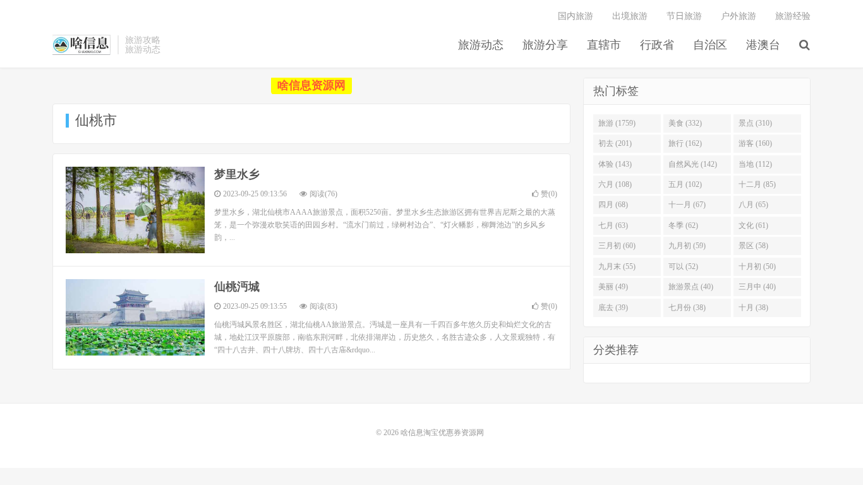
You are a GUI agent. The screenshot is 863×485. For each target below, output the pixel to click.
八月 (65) (753, 204)
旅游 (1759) (617, 123)
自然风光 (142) (692, 164)
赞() (549, 193)
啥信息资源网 (311, 85)
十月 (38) (753, 307)
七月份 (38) (687, 307)
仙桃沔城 (237, 286)
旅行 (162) (685, 143)
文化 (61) (753, 225)
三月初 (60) (617, 245)
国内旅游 (575, 16)
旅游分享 (545, 45)
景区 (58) (753, 245)
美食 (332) (685, 123)
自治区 (710, 45)
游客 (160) (755, 143)
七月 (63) (613, 225)
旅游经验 (793, 16)
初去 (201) (615, 143)
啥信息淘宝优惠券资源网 (81, 45)
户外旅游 (738, 16)
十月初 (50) (757, 266)
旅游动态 (481, 45)
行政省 (657, 45)
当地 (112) (755, 164)
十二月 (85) (757, 184)
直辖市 (604, 45)
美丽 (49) (613, 286)
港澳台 (763, 45)
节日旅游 (684, 16)
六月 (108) (615, 184)
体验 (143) (615, 164)
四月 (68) (613, 204)
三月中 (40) (757, 286)
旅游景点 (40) (690, 286)
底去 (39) (613, 307)
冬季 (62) (683, 225)
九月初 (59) (687, 245)
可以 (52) (683, 266)
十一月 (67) (687, 204)
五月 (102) (685, 184)
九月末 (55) (617, 266)
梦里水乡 (237, 174)
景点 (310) (755, 123)
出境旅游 (630, 16)
